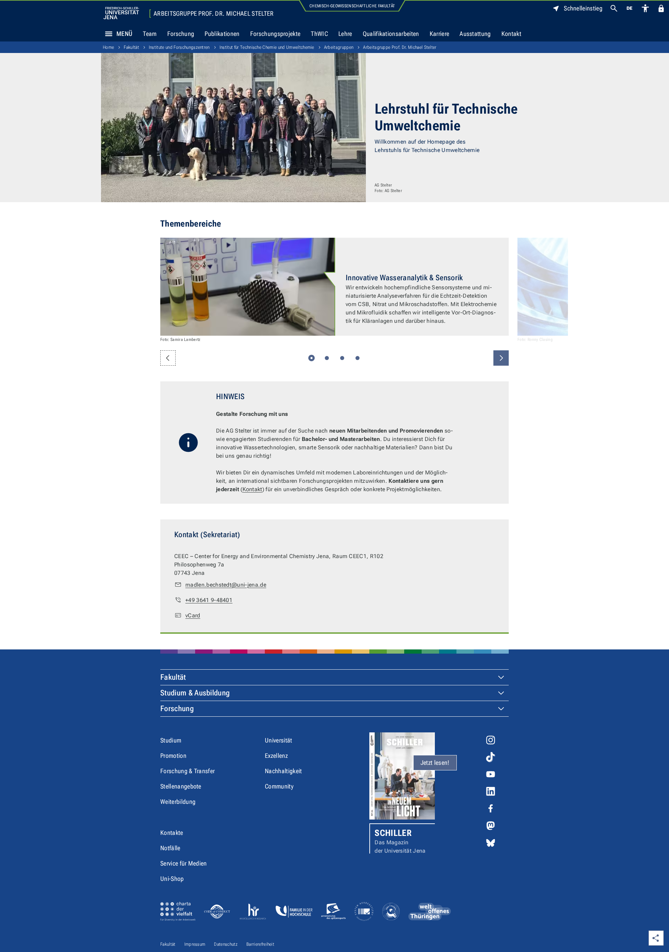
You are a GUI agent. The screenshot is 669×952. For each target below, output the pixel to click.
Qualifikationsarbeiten (391, 33)
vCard (192, 615)
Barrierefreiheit (260, 944)
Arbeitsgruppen (338, 47)
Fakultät (131, 47)
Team (149, 33)
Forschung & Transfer (187, 771)
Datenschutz (226, 944)
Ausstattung (475, 33)
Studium (170, 740)
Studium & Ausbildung (195, 692)
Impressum (195, 944)
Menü (124, 33)
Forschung (180, 33)
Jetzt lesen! (435, 762)
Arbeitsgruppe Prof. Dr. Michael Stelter (214, 13)
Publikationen (222, 33)
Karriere (439, 33)
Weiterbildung (177, 801)
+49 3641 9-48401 (208, 600)
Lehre (345, 33)
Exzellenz (276, 755)
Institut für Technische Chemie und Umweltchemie (267, 47)
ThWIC (319, 33)
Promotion (173, 755)
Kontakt (511, 33)
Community (279, 786)
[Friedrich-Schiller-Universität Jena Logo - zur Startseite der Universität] (121, 13)
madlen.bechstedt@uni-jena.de (225, 584)
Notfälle (170, 848)
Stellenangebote (180, 786)
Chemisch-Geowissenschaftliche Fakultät (352, 5)
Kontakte (171, 832)
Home (108, 47)
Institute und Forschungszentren (179, 47)
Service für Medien (183, 863)
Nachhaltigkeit (283, 771)
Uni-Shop (172, 878)
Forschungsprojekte (275, 33)
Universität (278, 740)
